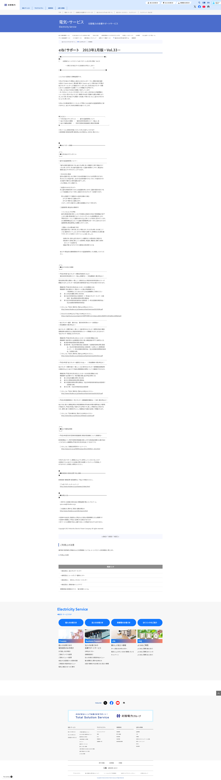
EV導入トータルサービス (127, 35)
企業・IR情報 (61, 8)
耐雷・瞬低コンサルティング (90, 38)
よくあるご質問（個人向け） (145, 648)
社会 (98, 736)
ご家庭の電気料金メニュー (84, 732)
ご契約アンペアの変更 (65, 654)
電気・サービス (26, 8)
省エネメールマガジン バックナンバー (126, 12)
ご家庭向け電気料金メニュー (67, 664)
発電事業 (118, 731)
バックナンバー (82, 41)
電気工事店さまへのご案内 (67, 667)
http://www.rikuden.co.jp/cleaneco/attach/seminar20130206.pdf (82, 309)
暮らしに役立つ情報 (83, 746)
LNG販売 (138, 35)
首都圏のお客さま (123, 622)
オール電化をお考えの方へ (119, 648)
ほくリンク (81, 741)
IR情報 (137, 736)
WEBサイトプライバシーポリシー (128, 773)
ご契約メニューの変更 (65, 657)
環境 (98, 734)
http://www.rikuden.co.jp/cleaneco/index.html (75, 486)
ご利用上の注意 (64, 555)
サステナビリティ (39, 8)
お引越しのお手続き (64, 651)
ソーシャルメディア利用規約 (110, 773)
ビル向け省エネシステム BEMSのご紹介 (81, 35)
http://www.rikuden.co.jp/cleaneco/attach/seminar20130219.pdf (82, 393)
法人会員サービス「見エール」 (149, 35)
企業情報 (138, 731)
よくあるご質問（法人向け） (145, 655)
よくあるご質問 (82, 753)
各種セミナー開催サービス (105, 38)
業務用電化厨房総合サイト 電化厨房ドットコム (74, 589)
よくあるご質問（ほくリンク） (145, 652)
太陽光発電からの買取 (84, 739)
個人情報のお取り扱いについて (92, 773)
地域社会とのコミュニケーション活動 (143, 739)
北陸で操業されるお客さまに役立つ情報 (97, 664)
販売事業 (118, 736)
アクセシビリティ (76, 773)
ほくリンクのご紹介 (150, 622)
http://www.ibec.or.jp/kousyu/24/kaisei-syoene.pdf (77, 415)
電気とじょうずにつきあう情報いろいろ (122, 652)
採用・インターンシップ (140, 741)
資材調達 (138, 746)
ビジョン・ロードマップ (101, 731)
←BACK (104, 536)
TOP (60, 12)
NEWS (137, 744)
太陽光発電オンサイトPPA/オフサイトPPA (110, 35)
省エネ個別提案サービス (64, 35)
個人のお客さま (71, 622)
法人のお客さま (97, 622)
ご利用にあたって (144, 773)
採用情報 (111, 763)
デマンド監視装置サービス (64, 38)
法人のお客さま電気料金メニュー (95, 657)
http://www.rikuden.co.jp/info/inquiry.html (74, 511)
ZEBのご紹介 (96, 35)
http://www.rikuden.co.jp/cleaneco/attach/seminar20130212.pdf (82, 356)
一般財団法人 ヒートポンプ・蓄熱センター (72, 575)
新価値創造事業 (120, 741)
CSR (137, 734)
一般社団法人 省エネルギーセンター (71, 571)
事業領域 (50, 8)
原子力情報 (119, 734)
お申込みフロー (89, 651)
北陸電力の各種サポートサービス (84, 12)
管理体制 (98, 739)
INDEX (110, 536)
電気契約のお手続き (83, 736)
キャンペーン (115, 655)
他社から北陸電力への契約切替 (68, 661)
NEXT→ (116, 536)
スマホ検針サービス (77, 38)
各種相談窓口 (89, 654)
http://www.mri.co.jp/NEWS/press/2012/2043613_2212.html (80, 449)
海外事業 (118, 739)
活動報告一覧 (99, 741)
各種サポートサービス (84, 744)
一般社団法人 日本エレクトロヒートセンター (74, 580)
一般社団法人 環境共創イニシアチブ (71, 584)
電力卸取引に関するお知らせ (93, 661)
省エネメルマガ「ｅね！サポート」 (105, 12)
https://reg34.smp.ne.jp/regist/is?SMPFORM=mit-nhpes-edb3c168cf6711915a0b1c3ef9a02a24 (91, 316)
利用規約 (90, 41)
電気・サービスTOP (65, 614)
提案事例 (134, 38)
